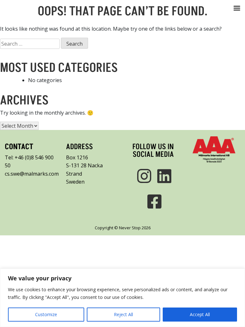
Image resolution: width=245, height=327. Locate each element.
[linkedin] (163, 176)
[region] (122, 298)
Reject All (123, 314)
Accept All (200, 314)
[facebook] (153, 201)
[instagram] (143, 176)
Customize (46, 314)
